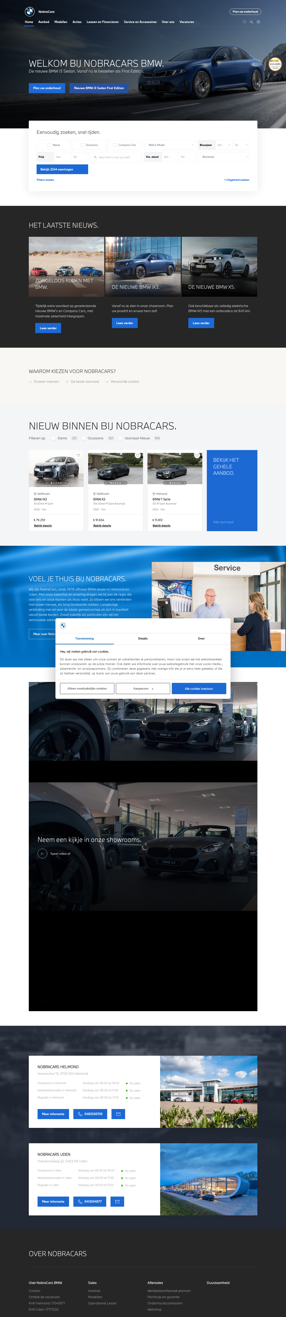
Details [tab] (143, 638)
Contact (34, 1290)
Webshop (154, 1309)
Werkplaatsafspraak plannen (169, 1290)
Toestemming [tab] (84, 638)
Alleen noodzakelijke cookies (87, 688)
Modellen (60, 22)
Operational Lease (102, 1303)
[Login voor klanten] (258, 22)
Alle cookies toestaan (199, 689)
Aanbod (43, 22)
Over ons (168, 22)
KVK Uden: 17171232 (44, 1309)
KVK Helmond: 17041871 (47, 1303)
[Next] (66, 482)
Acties (77, 22)
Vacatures (187, 22)
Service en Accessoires (140, 22)
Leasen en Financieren (103, 22)
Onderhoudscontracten (164, 1303)
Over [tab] (201, 638)
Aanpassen (140, 688)
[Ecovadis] (276, 64)
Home (29, 22)
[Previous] (46, 482)
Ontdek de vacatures (44, 1297)
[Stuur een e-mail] (118, 1114)
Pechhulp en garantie (163, 1297)
